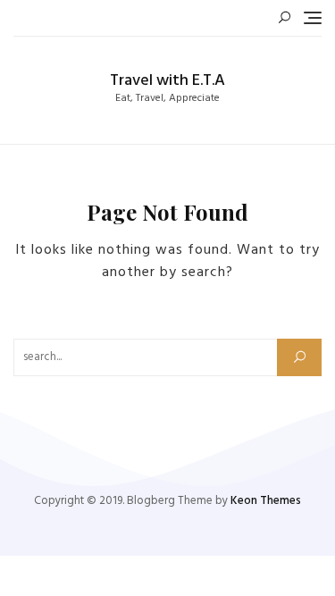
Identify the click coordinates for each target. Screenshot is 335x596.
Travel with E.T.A (167, 81)
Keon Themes (265, 500)
